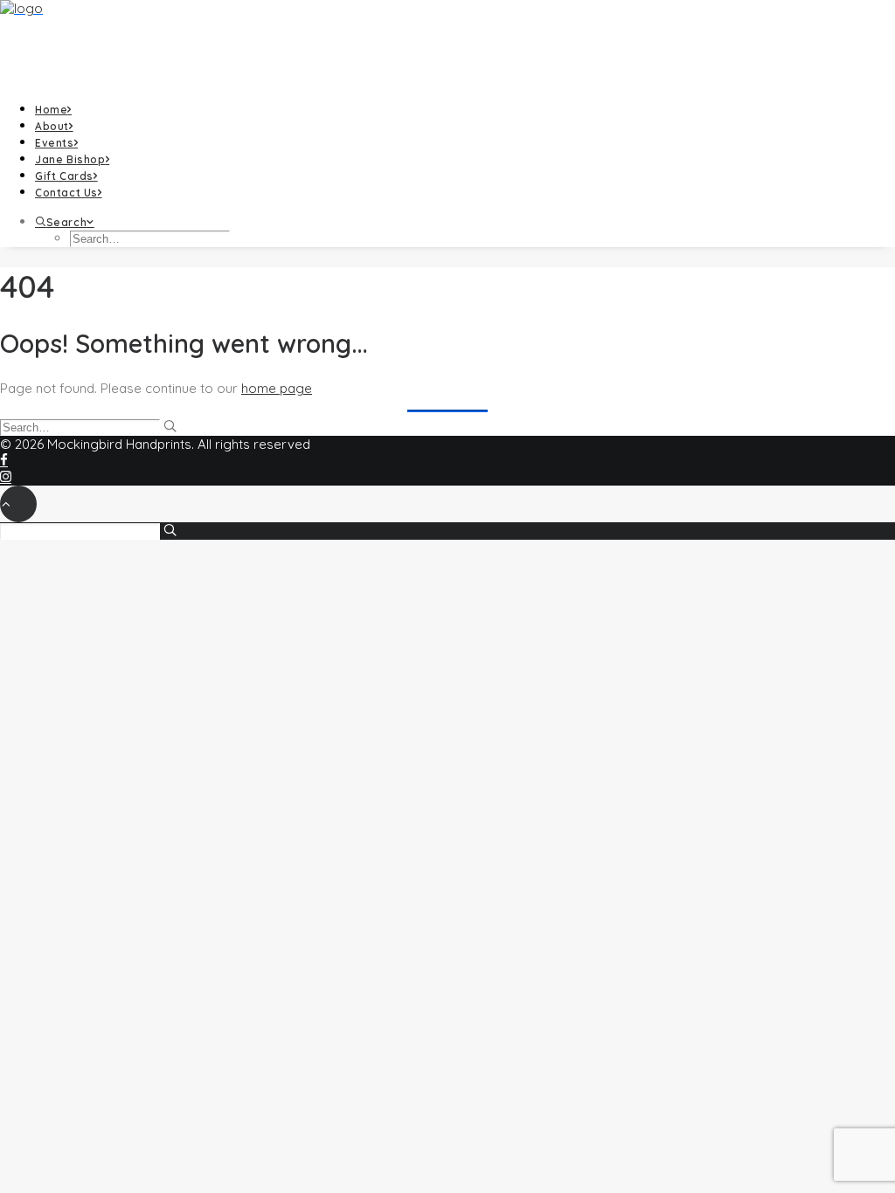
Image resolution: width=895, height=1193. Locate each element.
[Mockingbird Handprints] (447, 43)
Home (51, 109)
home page (276, 388)
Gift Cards (64, 176)
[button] (64, 222)
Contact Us (66, 192)
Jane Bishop (70, 159)
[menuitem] (465, 108)
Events (54, 142)
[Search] (88, 426)
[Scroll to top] (18, 502)
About (52, 126)
